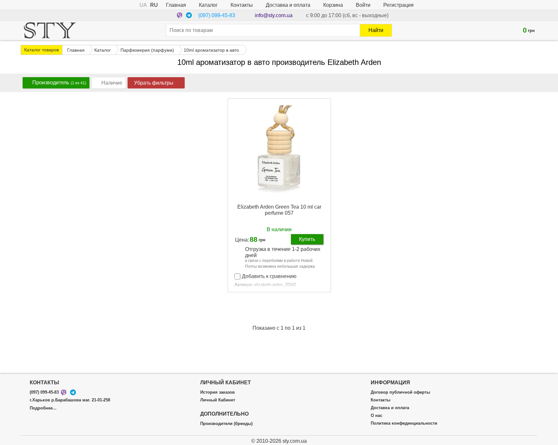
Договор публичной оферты (400, 392)
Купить (307, 239)
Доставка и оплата (288, 5)
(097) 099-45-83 (216, 15)
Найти (375, 30)
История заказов (217, 392)
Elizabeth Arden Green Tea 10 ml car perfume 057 (279, 210)
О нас (376, 415)
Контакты (242, 5)
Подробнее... (43, 408)
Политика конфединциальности (404, 423)
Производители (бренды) (226, 423)
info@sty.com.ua (274, 15)
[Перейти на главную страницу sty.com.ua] (50, 30)
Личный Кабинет (217, 400)
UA (143, 5)
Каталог (208, 5)
